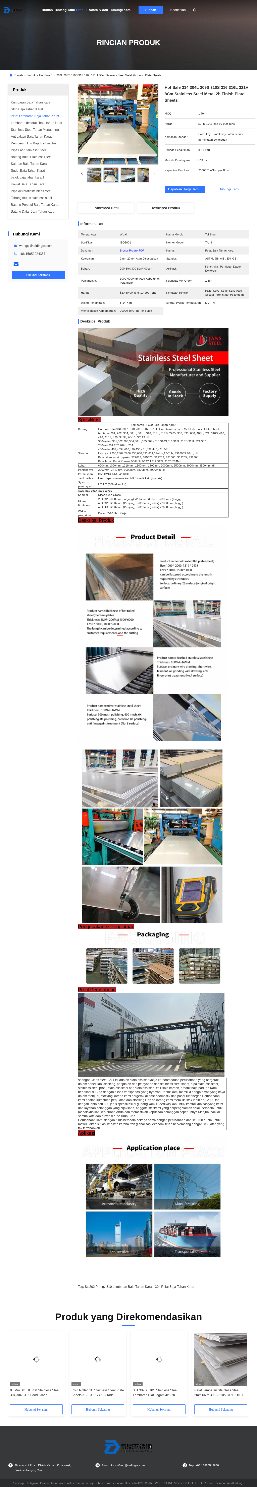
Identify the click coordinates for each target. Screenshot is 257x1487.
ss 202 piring (94, 1286)
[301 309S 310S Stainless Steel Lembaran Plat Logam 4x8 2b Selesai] (159, 1359)
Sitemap (18, 1483)
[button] (15, 1369)
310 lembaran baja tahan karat (129, 1286)
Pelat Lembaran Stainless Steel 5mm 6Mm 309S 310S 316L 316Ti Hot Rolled (218, 1393)
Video (103, 10)
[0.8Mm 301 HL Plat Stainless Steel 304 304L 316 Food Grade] (36, 1359)
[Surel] (16, 264)
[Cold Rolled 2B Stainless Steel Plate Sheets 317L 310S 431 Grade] (97, 1359)
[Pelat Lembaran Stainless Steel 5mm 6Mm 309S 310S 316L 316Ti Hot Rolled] (220, 1359)
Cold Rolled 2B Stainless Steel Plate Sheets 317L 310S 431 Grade (97, 1393)
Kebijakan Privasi (38, 1483)
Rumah (47, 10)
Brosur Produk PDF (132, 250)
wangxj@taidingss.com (35, 245)
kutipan (150, 10)
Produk (81, 10)
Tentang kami (64, 10)
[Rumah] (14, 10)
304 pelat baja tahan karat (174, 1286)
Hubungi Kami (120, 10)
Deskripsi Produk (165, 208)
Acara (93, 10)
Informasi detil (106, 208)
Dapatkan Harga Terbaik (185, 189)
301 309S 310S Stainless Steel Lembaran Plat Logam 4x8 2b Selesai (155, 1393)
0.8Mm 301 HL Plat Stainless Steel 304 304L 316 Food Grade (34, 1393)
